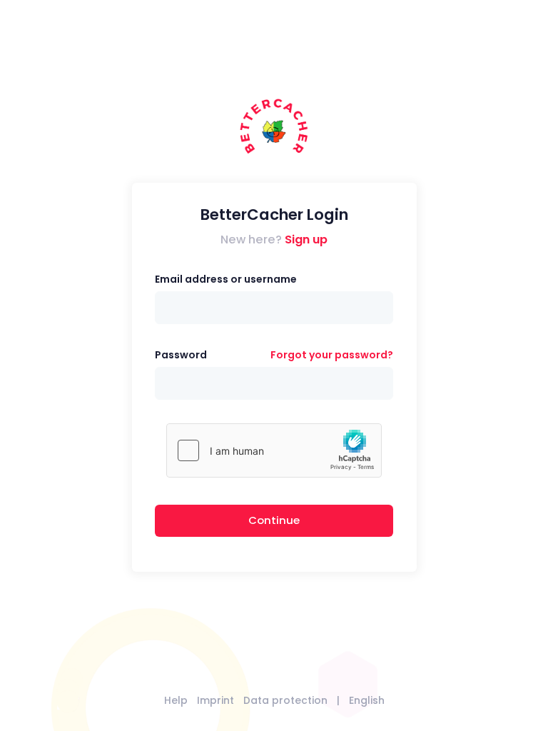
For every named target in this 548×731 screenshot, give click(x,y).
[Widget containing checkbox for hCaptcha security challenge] (274, 450)
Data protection (285, 700)
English (367, 700)
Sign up (306, 239)
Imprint (215, 700)
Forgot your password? (331, 355)
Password (181, 355)
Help (176, 700)
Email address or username (226, 279)
